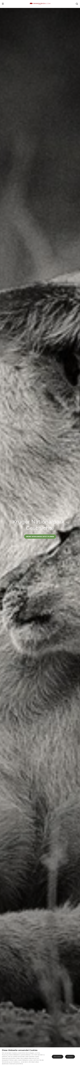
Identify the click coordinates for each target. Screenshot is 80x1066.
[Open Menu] (3, 4)
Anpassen (70, 1056)
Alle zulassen (57, 1056)
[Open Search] (77, 4)
